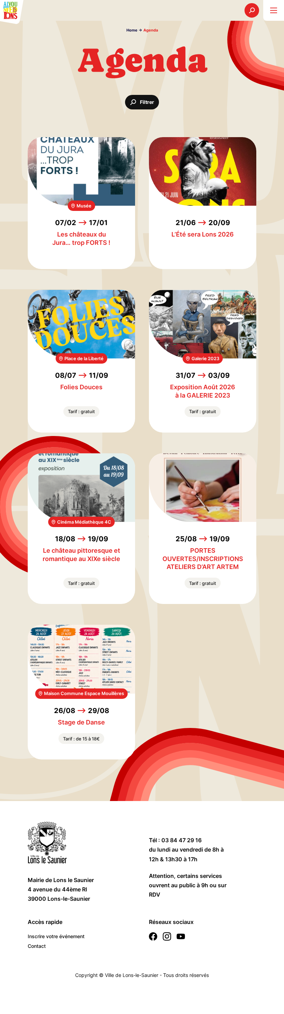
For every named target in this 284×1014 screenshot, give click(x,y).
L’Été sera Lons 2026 (202, 234)
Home (131, 30)
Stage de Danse (81, 722)
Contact (37, 946)
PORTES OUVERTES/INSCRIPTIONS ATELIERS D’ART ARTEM (202, 558)
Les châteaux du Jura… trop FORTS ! (81, 238)
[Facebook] (153, 937)
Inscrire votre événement (56, 936)
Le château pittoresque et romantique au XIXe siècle (81, 554)
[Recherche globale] (252, 10)
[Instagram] (167, 937)
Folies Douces (81, 387)
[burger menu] (273, 10)
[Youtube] (181, 937)
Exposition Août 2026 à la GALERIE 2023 (202, 391)
